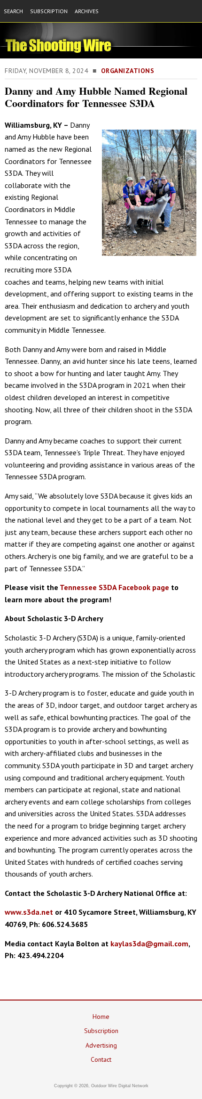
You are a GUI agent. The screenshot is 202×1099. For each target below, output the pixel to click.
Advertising (101, 1045)
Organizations (128, 70)
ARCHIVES (87, 11)
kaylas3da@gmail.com (149, 943)
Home (101, 1016)
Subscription (101, 1030)
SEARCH (13, 11)
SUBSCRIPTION (49, 11)
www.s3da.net (29, 912)
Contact (101, 1059)
